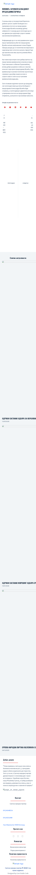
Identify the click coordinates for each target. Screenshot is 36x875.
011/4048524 (8, 810)
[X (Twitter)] (10, 107)
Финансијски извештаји (18, 847)
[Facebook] (4, 107)
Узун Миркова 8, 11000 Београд (14, 825)
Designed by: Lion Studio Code (18, 873)
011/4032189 (7, 818)
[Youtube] (22, 836)
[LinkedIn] (15, 107)
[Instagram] (18, 836)
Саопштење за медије (17, 15)
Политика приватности (18, 860)
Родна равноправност (18, 850)
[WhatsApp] (26, 107)
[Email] (31, 107)
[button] (27, 4)
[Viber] (20, 107)
